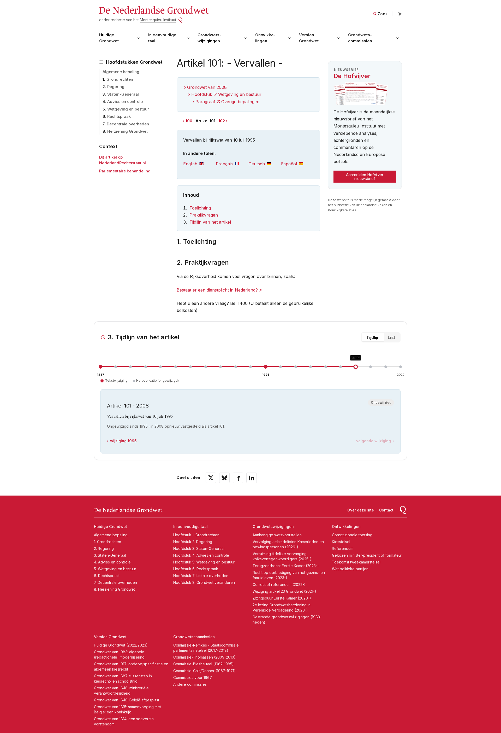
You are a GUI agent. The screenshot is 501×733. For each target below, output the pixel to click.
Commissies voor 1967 (192, 677)
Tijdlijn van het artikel (210, 222)
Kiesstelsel (341, 541)
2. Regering (104, 548)
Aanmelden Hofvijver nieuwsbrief (364, 176)
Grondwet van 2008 (207, 87)
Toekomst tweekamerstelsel (356, 562)
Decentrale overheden (128, 123)
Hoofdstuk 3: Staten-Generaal (198, 548)
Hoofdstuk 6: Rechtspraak (195, 569)
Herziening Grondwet (127, 131)
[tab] (199, 164)
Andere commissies (190, 684)
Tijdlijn (372, 337)
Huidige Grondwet (109, 37)
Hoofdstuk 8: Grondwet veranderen (204, 582)
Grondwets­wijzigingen (209, 37)
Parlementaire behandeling (125, 170)
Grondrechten (119, 79)
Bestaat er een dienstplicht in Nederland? (217, 290)
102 (221, 120)
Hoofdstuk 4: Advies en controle (201, 555)
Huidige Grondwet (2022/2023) (121, 645)
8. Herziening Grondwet (114, 589)
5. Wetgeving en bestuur (115, 569)
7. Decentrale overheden (115, 582)
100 (189, 120)
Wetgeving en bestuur (128, 109)
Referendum (342, 548)
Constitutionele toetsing (352, 535)
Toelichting (200, 208)
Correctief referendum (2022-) (279, 584)
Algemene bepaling (121, 71)
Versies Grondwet (309, 37)
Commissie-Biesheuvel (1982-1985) (203, 664)
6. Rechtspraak (107, 575)
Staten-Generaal (123, 94)
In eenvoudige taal (162, 37)
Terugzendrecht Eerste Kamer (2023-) (286, 565)
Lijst (391, 337)
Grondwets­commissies (360, 37)
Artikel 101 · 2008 (128, 406)
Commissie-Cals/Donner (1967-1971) (204, 670)
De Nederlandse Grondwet (153, 10)
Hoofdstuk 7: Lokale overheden (200, 575)
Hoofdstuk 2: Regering (192, 541)
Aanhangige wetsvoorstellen (277, 535)
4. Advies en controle (112, 562)
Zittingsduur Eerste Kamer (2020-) (282, 598)
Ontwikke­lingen (265, 37)
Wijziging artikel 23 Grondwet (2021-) (284, 591)
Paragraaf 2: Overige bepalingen (227, 101)
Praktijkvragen (203, 215)
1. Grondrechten (107, 541)
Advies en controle (125, 101)
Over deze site (360, 510)
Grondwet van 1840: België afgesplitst (126, 700)
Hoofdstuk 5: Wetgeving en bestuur (226, 94)
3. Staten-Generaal (110, 555)
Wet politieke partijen (350, 569)
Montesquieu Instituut (158, 20)
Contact (386, 510)
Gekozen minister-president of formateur (367, 555)
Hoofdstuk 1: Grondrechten (196, 535)
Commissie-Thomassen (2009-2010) (204, 657)
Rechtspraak (119, 116)
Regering (115, 86)
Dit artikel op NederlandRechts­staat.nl (122, 160)
